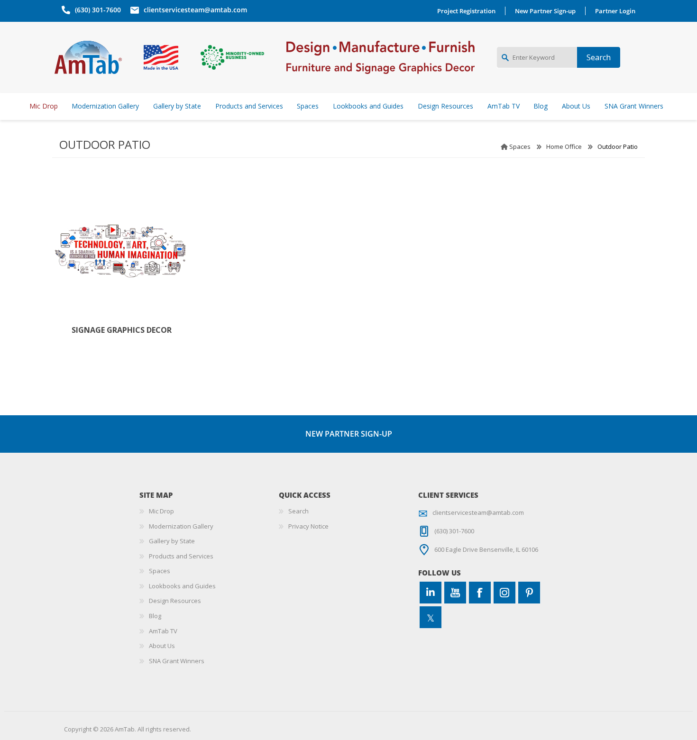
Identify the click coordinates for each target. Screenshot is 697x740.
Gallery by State (172, 541)
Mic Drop (161, 511)
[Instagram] (504, 592)
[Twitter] (430, 617)
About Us (162, 645)
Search (298, 511)
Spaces (520, 146)
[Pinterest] (529, 592)
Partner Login (615, 11)
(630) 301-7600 (98, 9)
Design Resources (175, 600)
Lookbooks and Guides (182, 586)
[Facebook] (480, 592)
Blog (155, 616)
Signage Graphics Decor (122, 330)
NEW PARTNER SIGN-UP (348, 434)
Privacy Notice (308, 526)
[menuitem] (209, 511)
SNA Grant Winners (176, 661)
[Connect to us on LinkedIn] (430, 592)
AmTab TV (163, 631)
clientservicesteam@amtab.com (195, 9)
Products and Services (181, 556)
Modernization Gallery (181, 526)
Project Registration (466, 11)
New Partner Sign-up (545, 11)
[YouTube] (455, 592)
